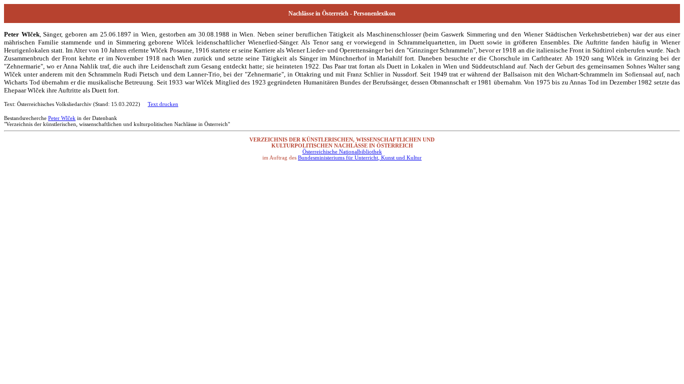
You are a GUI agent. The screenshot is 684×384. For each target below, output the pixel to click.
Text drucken (163, 104)
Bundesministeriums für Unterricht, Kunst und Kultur (360, 157)
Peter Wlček (62, 118)
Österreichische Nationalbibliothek (342, 151)
